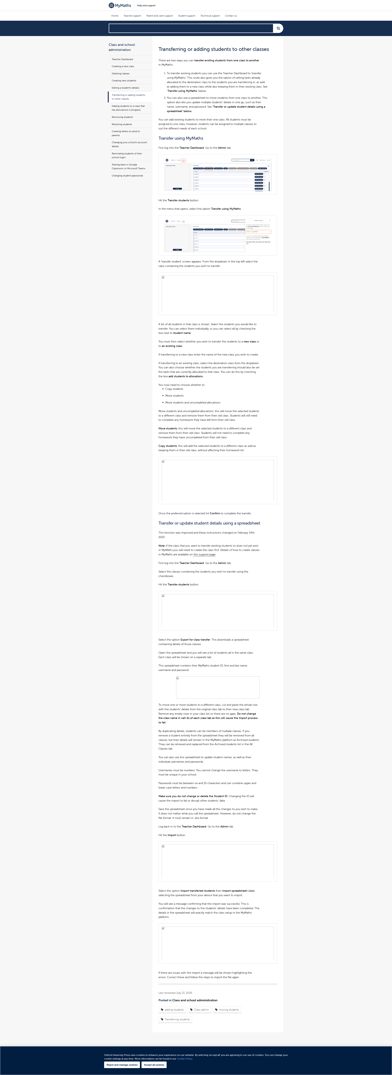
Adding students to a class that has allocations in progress (128, 107)
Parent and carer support (159, 15)
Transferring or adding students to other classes (128, 96)
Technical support (210, 15)
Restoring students (122, 124)
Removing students (122, 116)
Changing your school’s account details (129, 144)
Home (114, 15)
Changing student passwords (127, 175)
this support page (204, 554)
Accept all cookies (154, 1064)
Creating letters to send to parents (126, 133)
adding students (174, 1009)
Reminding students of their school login (127, 155)
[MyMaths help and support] (120, 5)
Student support (186, 15)
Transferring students (177, 1019)
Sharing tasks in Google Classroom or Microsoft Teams (128, 166)
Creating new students (124, 80)
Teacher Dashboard (122, 59)
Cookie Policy (184, 1058)
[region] (196, 1060)
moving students (229, 1009)
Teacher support (132, 15)
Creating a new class (123, 66)
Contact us (231, 15)
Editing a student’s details (125, 87)
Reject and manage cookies (122, 1064)
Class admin (201, 1009)
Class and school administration (194, 1000)
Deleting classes (121, 73)
